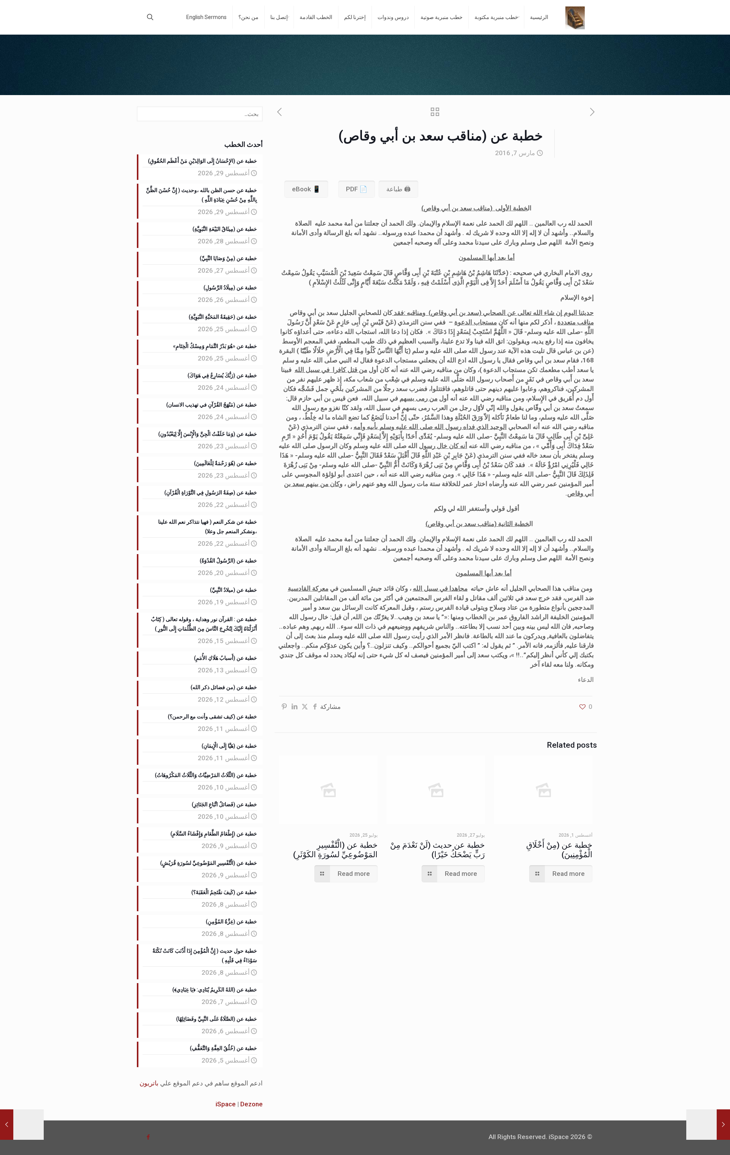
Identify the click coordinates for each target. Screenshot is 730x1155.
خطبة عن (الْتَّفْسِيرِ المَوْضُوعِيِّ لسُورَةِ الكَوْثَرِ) (335, 849)
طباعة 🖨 (398, 189)
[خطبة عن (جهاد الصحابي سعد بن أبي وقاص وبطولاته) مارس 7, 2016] (708, 1124)
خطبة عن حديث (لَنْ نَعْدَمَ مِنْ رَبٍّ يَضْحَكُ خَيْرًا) (437, 849)
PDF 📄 (356, 189)
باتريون (149, 1083)
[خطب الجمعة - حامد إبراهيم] (575, 17)
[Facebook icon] (148, 1137)
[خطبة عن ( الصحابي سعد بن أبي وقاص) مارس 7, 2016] (22, 1124)
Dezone (251, 1104)
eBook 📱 (306, 189)
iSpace (226, 1104)
